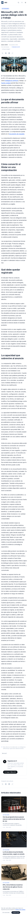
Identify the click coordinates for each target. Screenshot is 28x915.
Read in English (6, 49)
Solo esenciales (6, 912)
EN (22, 2)
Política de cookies (20, 909)
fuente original (5, 83)
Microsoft (4, 753)
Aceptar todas (16, 912)
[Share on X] (2, 53)
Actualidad (5, 8)
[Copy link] (12, 53)
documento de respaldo (16, 134)
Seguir (11, 772)
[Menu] (25, 2)
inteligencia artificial (11, 80)
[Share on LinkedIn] (9, 53)
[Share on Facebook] (5, 53)
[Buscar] (18, 2)
